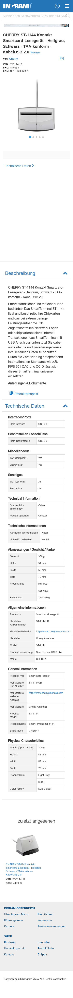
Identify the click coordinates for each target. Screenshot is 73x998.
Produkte (10, 942)
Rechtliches (45, 914)
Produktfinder (46, 948)
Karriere (9, 926)
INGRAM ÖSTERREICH (19, 908)
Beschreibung (20, 273)
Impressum (45, 920)
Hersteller (44, 942)
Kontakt (9, 954)
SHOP (8, 936)
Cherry (13, 58)
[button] (57, 6)
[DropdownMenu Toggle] (67, 6)
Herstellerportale (14, 948)
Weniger (35, 52)
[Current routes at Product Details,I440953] (25, 845)
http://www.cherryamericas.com (53, 631)
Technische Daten (18, 166)
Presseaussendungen (51, 926)
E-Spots (43, 954)
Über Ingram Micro (16, 914)
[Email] (62, 59)
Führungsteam (13, 920)
